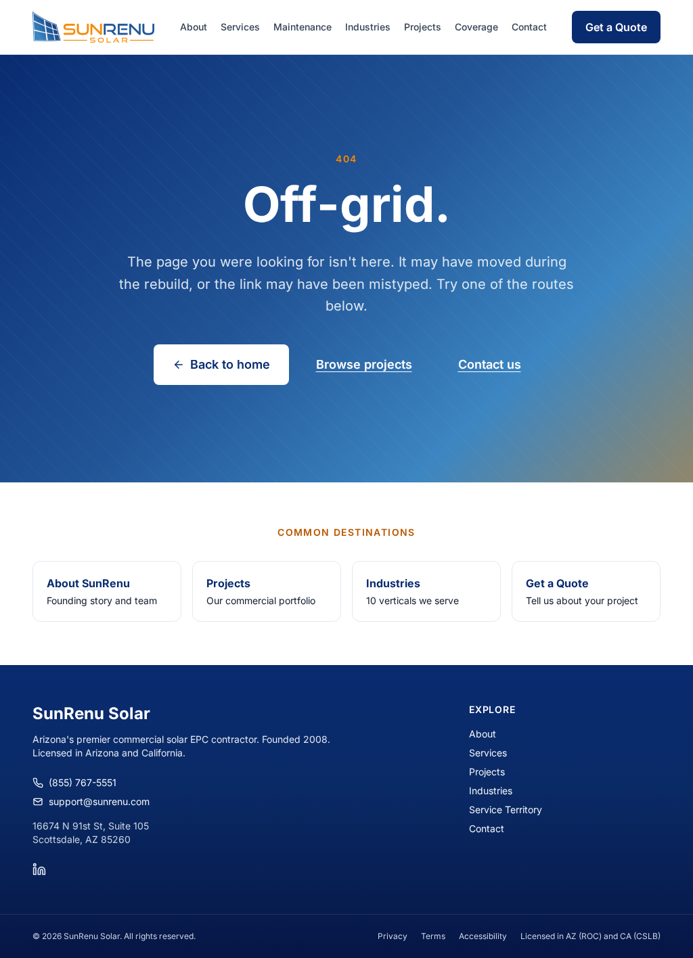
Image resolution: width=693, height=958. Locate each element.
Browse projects (364, 364)
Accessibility (483, 936)
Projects (422, 26)
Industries (367, 26)
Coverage (476, 26)
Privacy (392, 936)
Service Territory (505, 809)
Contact (529, 26)
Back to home (230, 364)
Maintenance (302, 26)
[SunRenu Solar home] (93, 27)
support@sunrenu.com (99, 801)
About (193, 26)
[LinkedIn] (39, 869)
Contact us (489, 364)
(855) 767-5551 (82, 782)
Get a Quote (616, 27)
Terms (433, 936)
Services (240, 26)
